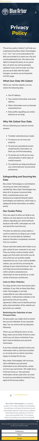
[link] (19, 394)
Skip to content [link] (6, 1)
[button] (35, 12)
